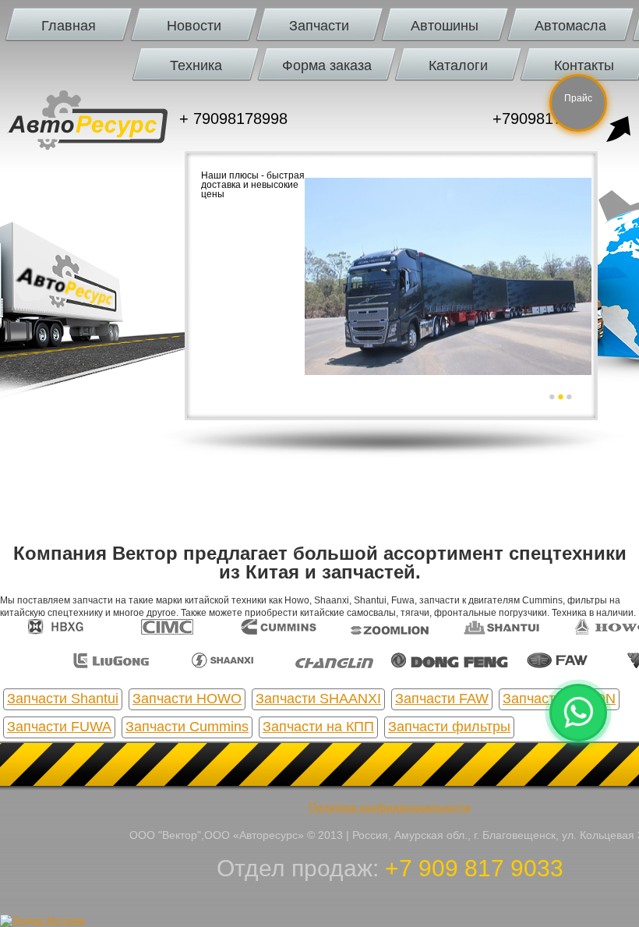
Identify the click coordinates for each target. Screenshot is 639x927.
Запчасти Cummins (187, 726)
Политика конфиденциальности (390, 807)
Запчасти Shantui (62, 698)
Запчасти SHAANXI (318, 698)
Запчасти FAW (442, 698)
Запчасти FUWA (59, 726)
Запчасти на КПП (318, 726)
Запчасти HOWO (187, 698)
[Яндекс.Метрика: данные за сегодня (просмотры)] (42, 921)
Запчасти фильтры (449, 726)
